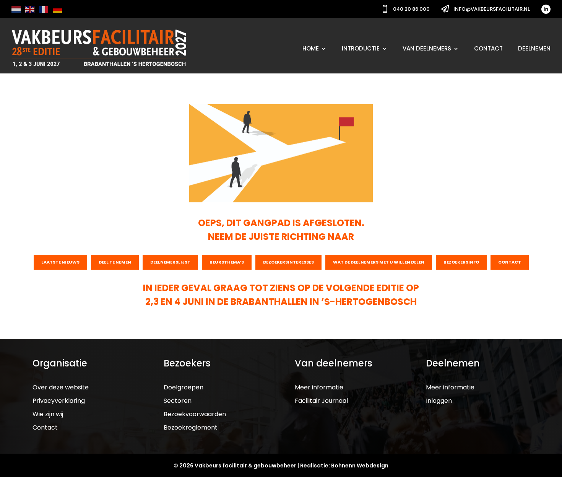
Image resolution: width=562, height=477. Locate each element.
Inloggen (439, 400)
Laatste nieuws (60, 262)
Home (310, 48)
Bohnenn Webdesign (359, 465)
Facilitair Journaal (321, 400)
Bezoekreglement (191, 427)
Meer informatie (319, 387)
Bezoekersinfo (461, 262)
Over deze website (60, 387)
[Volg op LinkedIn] (546, 9)
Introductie (361, 48)
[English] (30, 9)
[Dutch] (16, 9)
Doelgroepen (183, 387)
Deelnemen (534, 48)
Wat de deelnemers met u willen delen (378, 262)
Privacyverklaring (58, 400)
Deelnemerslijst (170, 262)
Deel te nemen (115, 262)
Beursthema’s (227, 262)
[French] (44, 9)
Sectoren (178, 400)
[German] (58, 9)
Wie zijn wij (47, 414)
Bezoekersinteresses (288, 262)
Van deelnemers (427, 48)
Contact (488, 48)
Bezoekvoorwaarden (195, 414)
